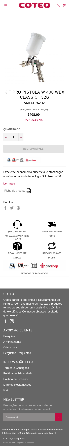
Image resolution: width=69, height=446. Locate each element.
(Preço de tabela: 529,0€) (34, 110)
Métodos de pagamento (34, 273)
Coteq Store (18, 438)
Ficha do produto (14, 190)
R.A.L (6, 390)
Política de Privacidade (17, 373)
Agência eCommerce (26, 442)
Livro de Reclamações (17, 384)
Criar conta (10, 347)
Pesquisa (9, 336)
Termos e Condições (16, 368)
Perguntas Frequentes (17, 353)
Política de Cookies (15, 379)
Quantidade (11, 129)
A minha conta (12, 341)
